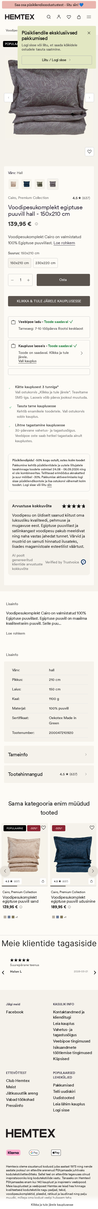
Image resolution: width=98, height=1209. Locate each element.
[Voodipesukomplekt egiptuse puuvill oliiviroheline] (40, 184)
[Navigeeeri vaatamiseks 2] (25, 886)
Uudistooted (63, 1097)
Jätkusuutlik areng (22, 1093)
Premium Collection (33, 198)
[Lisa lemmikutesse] (89, 151)
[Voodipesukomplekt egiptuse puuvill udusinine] (27, 184)
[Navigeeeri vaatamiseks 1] (9, 886)
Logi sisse (61, 1110)
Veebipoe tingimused (71, 1041)
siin (49, 485)
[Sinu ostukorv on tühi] (79, 17)
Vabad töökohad (20, 1099)
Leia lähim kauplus (69, 1104)
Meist (11, 1087)
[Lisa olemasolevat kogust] (28, 280)
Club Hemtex (17, 1080)
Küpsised (61, 1058)
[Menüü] (89, 17)
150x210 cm (19, 263)
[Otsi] (49, 17)
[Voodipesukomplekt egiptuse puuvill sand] (14, 184)
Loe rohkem (64, 242)
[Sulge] (89, 33)
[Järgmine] (89, 97)
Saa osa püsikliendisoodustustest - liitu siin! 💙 (49, 5)
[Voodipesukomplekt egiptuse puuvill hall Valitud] (53, 184)
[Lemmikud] (69, 17)
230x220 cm (45, 263)
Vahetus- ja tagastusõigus (65, 1032)
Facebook (14, 1012)
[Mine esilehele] (19, 16)
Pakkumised (63, 1085)
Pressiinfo (14, 1105)
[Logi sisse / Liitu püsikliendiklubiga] (59, 17)
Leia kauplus (63, 1023)
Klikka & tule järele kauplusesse (49, 301)
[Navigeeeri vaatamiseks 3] (40, 886)
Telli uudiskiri (64, 1091)
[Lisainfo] (35, 224)
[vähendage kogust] (12, 280)
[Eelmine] (8, 97)
